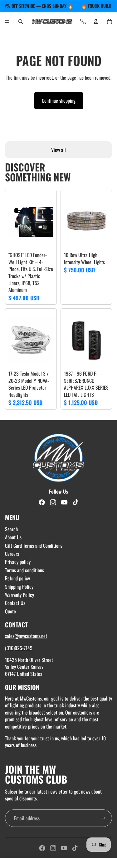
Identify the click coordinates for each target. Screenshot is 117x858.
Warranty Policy (19, 594)
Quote (10, 611)
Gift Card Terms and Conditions (33, 545)
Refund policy (17, 578)
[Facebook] (42, 848)
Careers (12, 553)
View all (58, 149)
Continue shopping (59, 100)
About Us (13, 537)
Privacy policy (18, 561)
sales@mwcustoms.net (26, 636)
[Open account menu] (96, 21)
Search (11, 529)
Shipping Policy (19, 586)
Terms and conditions (24, 570)
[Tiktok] (75, 848)
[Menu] (7, 21)
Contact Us (15, 603)
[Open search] (20, 21)
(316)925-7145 (18, 648)
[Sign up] (103, 818)
